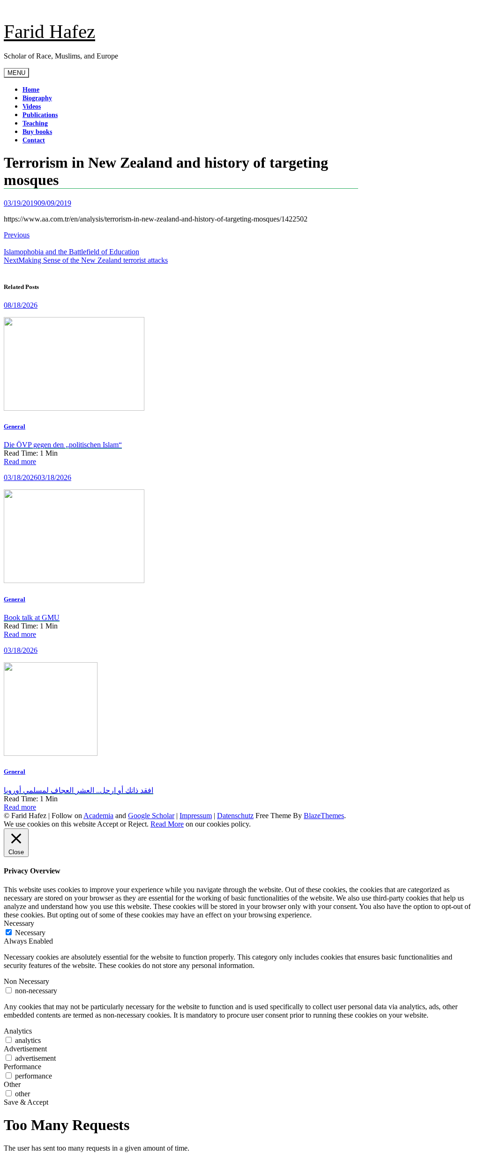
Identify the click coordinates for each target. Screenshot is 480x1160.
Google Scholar (151, 816)
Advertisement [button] (25, 1049)
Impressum (196, 816)
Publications (40, 114)
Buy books (37, 131)
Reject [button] (137, 824)
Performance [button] (22, 1067)
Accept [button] (107, 824)
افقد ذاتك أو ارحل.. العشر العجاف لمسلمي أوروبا (78, 790)
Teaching (35, 123)
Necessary (30, 933)
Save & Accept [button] (26, 1102)
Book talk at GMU (32, 617)
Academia (98, 816)
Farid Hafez (49, 31)
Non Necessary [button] (26, 981)
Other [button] (12, 1084)
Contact (33, 140)
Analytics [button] (18, 1031)
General (14, 426)
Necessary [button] (19, 923)
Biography (37, 98)
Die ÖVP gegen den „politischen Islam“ (63, 445)
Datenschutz (235, 816)
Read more (20, 461)
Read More (167, 824)
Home (30, 89)
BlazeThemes (324, 816)
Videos (31, 106)
